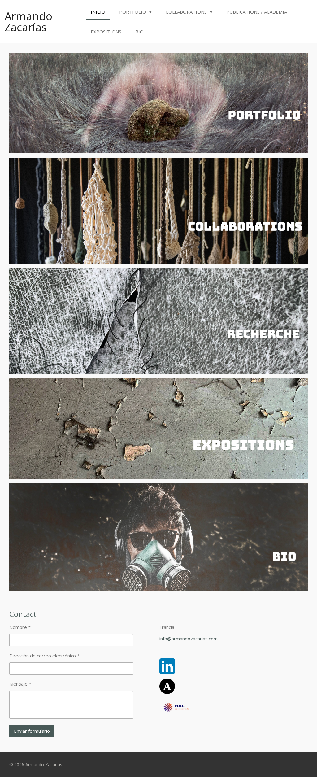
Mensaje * (20, 684)
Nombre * (20, 627)
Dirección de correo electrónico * (44, 656)
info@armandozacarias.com (188, 638)
